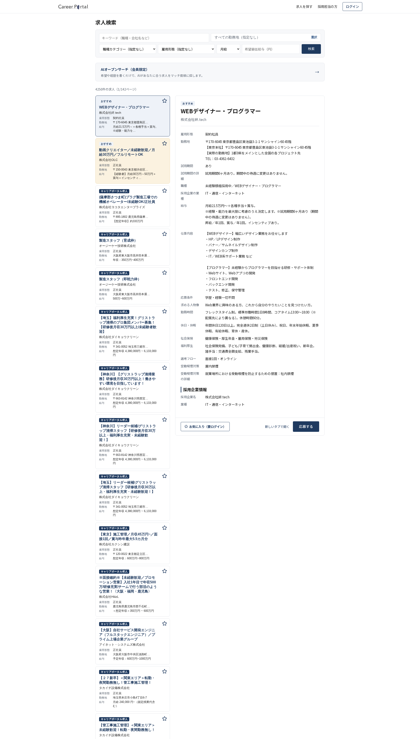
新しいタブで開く (277, 426)
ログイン (352, 6)
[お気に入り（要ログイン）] (164, 101)
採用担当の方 (327, 6)
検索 (311, 49)
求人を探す (304, 6)
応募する (306, 426)
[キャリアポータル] (73, 6)
